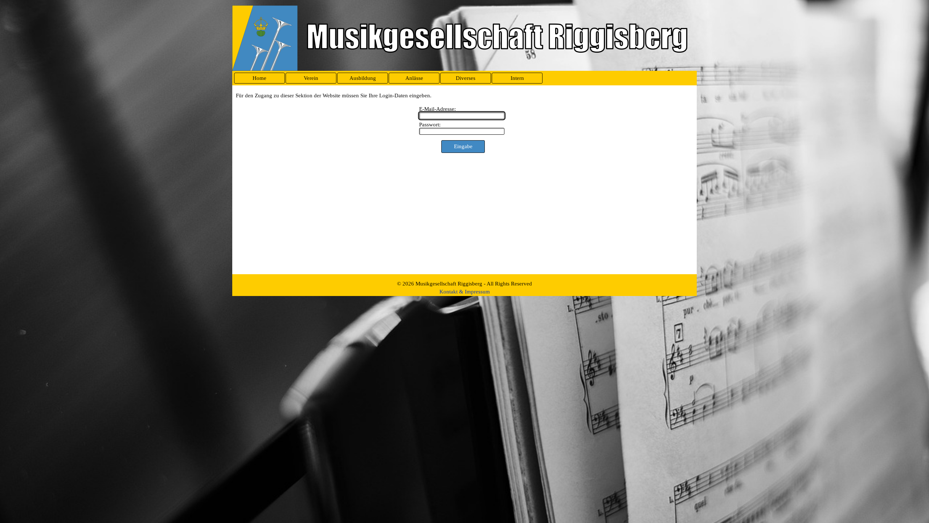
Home (259, 78)
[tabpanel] (464, 288)
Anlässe (414, 78)
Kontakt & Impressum (464, 292)
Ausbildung (362, 78)
